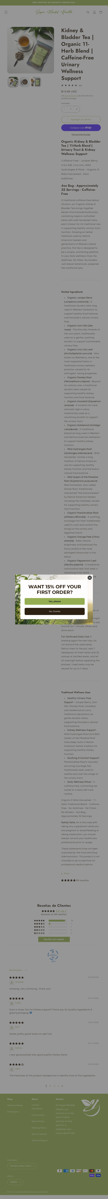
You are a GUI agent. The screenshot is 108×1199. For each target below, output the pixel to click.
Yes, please (55, 601)
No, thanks (54, 611)
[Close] (90, 578)
